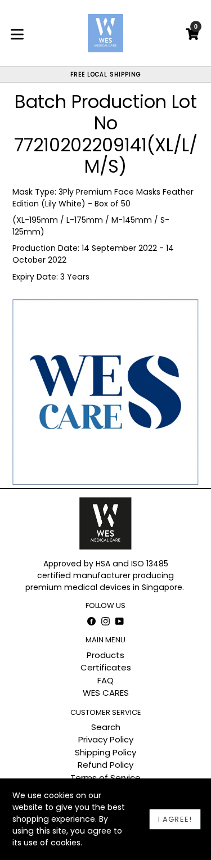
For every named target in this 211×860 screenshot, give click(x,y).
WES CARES (106, 693)
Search (105, 727)
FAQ (105, 680)
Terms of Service (105, 778)
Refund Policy (105, 765)
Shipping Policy (105, 752)
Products (105, 655)
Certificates (105, 667)
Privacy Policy (105, 739)
